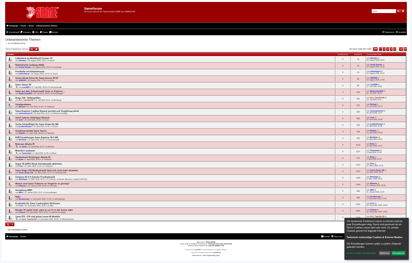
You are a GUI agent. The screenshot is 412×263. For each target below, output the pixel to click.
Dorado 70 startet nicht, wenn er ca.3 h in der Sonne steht (44, 210)
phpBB (197, 249)
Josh (21, 120)
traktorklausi (24, 74)
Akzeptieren (398, 253)
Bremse (51, 147)
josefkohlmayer (25, 126)
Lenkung (57, 67)
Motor (54, 153)
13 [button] (401, 49)
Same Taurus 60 (23, 84)
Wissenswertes (68, 219)
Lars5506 (26, 87)
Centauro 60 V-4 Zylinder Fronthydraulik (35, 177)
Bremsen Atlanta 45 (25, 144)
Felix (21, 166)
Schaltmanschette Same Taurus (31, 131)
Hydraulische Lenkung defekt (29, 65)
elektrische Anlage (60, 113)
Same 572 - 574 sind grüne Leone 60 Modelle (37, 216)
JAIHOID (22, 80)
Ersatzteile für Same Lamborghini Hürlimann (37, 203)
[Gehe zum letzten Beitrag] (379, 58)
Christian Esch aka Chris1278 (220, 244)
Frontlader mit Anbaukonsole (29, 71)
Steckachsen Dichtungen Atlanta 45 (32, 157)
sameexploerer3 (25, 113)
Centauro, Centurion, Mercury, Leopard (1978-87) (67, 179)
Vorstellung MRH (23, 190)
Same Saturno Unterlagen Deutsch (32, 117)
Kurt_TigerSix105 (26, 100)
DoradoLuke (24, 199)
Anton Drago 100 (26, 173)
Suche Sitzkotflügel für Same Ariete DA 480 (36, 124)
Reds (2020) (210, 242)
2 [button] (384, 49)
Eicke (24, 147)
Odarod (22, 212)
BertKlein (23, 140)
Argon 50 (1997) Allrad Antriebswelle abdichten (38, 164)
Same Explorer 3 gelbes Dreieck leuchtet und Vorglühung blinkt (47, 111)
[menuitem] (25, 32)
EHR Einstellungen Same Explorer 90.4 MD (36, 137)
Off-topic (53, 186)
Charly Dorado (25, 67)
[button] (375, 49)
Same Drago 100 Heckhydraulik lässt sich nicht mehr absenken (46, 170)
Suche (52, 60)
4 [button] (391, 49)
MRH (21, 192)
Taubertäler (27, 153)
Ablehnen (384, 253)
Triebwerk (50, 107)
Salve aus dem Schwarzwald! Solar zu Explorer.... (40, 91)
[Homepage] (46, 12)
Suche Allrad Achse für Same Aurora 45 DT (36, 78)
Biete (51, 206)
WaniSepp (23, 179)
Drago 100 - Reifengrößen (28, 98)
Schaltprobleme (23, 104)
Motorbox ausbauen (25, 150)
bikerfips (22, 60)
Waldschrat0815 (25, 93)
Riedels (22, 133)
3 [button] (387, 49)
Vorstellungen (58, 93)
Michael (22, 107)
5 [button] (394, 49)
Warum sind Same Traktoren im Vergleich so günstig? (42, 183)
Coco (21, 206)
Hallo (17, 197)
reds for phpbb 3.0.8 (216, 245)
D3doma (22, 186)
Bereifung (57, 100)
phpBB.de (217, 252)
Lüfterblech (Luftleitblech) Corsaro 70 (33, 58)
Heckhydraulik (56, 87)
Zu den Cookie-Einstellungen (361, 253)
